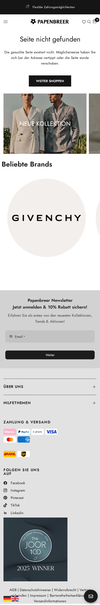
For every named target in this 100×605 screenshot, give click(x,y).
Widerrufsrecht (65, 589)
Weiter (50, 355)
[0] (94, 21)
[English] (15, 598)
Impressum (38, 595)
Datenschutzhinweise (35, 589)
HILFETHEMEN (17, 402)
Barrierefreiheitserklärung (68, 595)
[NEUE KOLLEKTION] (45, 123)
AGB (13, 589)
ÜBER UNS (13, 386)
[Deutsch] (7, 598)
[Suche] (89, 21)
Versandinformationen (50, 601)
